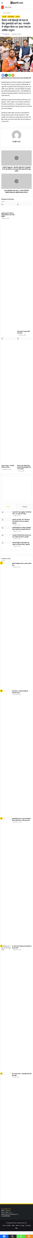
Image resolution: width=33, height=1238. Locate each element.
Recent (8, 506)
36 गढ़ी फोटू (28, 1225)
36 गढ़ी (8, 13)
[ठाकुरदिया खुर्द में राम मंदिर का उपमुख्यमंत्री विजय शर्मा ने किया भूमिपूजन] (8, 207)
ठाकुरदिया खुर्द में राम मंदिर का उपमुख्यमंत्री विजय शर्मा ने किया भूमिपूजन (8, 214)
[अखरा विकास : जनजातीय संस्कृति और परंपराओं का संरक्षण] (6, 753)
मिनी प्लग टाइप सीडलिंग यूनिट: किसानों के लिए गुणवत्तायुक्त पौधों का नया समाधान (24, 467)
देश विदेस (9, 1225)
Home (4, 13)
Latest (17, 16)
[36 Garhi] (16, 2)
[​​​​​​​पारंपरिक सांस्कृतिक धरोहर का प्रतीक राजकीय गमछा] (6, 626)
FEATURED (11, 16)
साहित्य (13, 1225)
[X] (6, 75)
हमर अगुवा (22, 1225)
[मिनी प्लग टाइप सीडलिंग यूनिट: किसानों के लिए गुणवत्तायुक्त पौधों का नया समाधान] (24, 401)
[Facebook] (3, 75)
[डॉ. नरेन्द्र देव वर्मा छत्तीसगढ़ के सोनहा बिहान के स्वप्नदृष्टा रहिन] (6, 1008)
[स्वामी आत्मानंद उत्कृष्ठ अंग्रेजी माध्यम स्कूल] (24, 266)
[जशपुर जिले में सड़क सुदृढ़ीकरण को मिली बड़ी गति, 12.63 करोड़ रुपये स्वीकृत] (6, 514)
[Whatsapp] (9, 75)
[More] (12, 75)
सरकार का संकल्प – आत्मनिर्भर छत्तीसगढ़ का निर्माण (7, 466)
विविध (16, 1228)
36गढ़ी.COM (6, 34)
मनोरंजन (17, 1225)
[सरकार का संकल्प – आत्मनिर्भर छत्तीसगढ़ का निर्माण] (8, 401)
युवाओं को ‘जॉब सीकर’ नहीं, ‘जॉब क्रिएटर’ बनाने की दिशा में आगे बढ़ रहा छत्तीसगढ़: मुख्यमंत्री (21, 521)
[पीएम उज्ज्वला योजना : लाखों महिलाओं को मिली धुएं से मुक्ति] (6, 1136)
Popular (24, 506)
